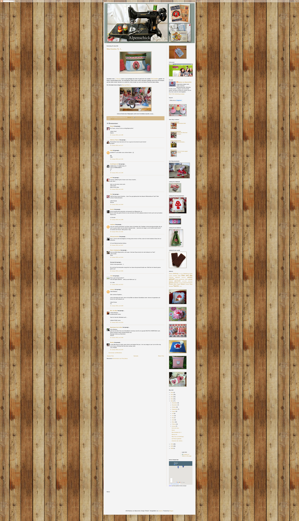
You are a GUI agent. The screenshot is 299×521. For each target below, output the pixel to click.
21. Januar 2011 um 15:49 (116, 305)
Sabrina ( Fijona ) (114, 139)
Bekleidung (186, 273)
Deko (179, 275)
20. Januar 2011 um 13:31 (116, 231)
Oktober (174, 407)
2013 (172, 396)
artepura (112, 289)
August (174, 411)
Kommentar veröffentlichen (115, 352)
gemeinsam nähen (183, 279)
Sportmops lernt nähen (116, 327)
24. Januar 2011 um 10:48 (116, 337)
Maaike (112, 342)
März (173, 422)
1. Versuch (118, 78)
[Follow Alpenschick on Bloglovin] (175, 101)
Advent (170, 273)
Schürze (187, 284)
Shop (191, 284)
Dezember (174, 402)
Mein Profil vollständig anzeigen (177, 94)
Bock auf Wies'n (126, 85)
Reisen (183, 284)
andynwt (161, 510)
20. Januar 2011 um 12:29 (116, 189)
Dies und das (186, 275)
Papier (178, 284)
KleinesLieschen (114, 236)
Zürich (170, 485)
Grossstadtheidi (175, 122)
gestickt (171, 282)
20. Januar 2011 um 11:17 (116, 145)
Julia (111, 275)
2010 (172, 444)
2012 (172, 398)
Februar (174, 424)
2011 (172, 401)
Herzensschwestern (176, 131)
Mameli (112, 126)
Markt (175, 284)
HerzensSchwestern (187, 282)
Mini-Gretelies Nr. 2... (114, 49)
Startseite (136, 356)
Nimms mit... (175, 434)
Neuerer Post (110, 356)
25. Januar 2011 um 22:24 (116, 349)
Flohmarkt (171, 277)
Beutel (190, 273)
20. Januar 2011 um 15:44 (116, 257)
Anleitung (175, 273)
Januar (174, 426)
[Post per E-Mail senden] (134, 117)
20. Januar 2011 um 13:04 (116, 204)
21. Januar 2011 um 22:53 (116, 322)
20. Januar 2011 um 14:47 (116, 245)
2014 (172, 394)
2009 (172, 446)
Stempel (171, 286)
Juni (173, 415)
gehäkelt (189, 277)
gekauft (171, 279)
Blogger (171, 510)
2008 (172, 448)
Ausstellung (181, 273)
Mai (173, 417)
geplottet (171, 281)
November (174, 405)
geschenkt (177, 281)
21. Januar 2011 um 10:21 (116, 284)
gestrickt (176, 282)
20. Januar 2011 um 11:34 (116, 159)
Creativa (175, 275)
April (173, 419)
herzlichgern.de (114, 164)
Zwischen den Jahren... (177, 440)
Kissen (171, 284)
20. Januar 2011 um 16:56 (116, 271)
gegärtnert (184, 277)
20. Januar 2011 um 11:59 (116, 172)
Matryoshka (174, 150)
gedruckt (177, 277)
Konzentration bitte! (181, 123)
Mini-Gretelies (154, 78)
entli (111, 177)
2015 (172, 392)
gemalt (176, 279)
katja (111, 150)
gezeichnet (181, 282)
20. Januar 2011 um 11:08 (116, 135)
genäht (190, 279)
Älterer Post (161, 356)
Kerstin (112, 209)
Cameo (170, 275)
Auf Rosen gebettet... (177, 438)
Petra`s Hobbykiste (115, 250)
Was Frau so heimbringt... (178, 436)
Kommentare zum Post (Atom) (120, 358)
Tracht (180, 286)
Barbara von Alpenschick (184, 82)
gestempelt (190, 281)
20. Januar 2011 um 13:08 (116, 219)
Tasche (112, 118)
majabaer (112, 224)
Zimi (111, 194)
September (175, 409)
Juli (173, 413)
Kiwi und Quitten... (181, 142)
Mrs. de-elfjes (113, 310)
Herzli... (173, 430)
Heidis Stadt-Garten (176, 140)
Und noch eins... (176, 428)
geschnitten (184, 281)
